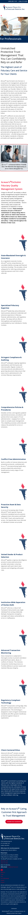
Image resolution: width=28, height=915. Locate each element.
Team (2, 874)
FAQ (2, 876)
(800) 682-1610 (13, 1)
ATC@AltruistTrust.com (12, 867)
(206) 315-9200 (23, 1)
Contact (2, 882)
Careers (2, 880)
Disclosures (14, 908)
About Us (3, 872)
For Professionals (5, 878)
